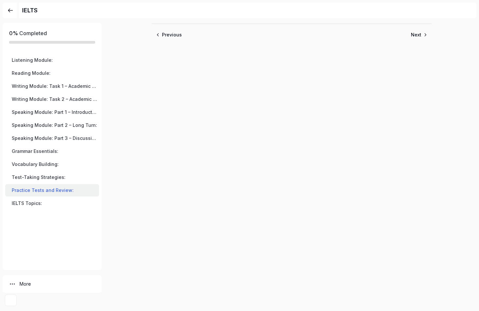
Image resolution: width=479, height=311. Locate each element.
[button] (52, 60)
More (25, 284)
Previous (172, 34)
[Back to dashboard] (10, 10)
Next (416, 34)
